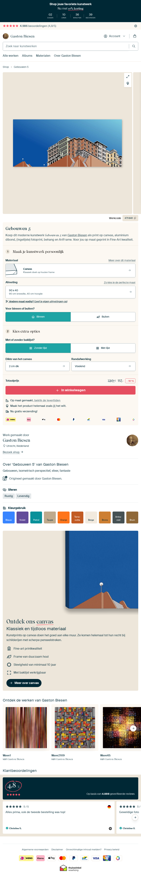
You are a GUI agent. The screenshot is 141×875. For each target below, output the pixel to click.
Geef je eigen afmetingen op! (38, 301)
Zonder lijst (40, 348)
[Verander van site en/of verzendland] (135, 26)
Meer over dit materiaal (122, 260)
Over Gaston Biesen (67, 56)
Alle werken (10, 56)
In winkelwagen (73, 390)
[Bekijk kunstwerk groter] (128, 76)
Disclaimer (57, 849)
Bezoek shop (11, 452)
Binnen (41, 316)
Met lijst (105, 348)
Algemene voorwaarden (35, 849)
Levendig (23, 496)
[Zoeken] (133, 46)
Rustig (9, 496)
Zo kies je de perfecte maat (119, 282)
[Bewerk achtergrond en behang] (128, 83)
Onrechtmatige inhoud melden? (83, 849)
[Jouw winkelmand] (134, 36)
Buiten (105, 316)
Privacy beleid (111, 849)
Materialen (43, 56)
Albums (27, 56)
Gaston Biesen (22, 36)
